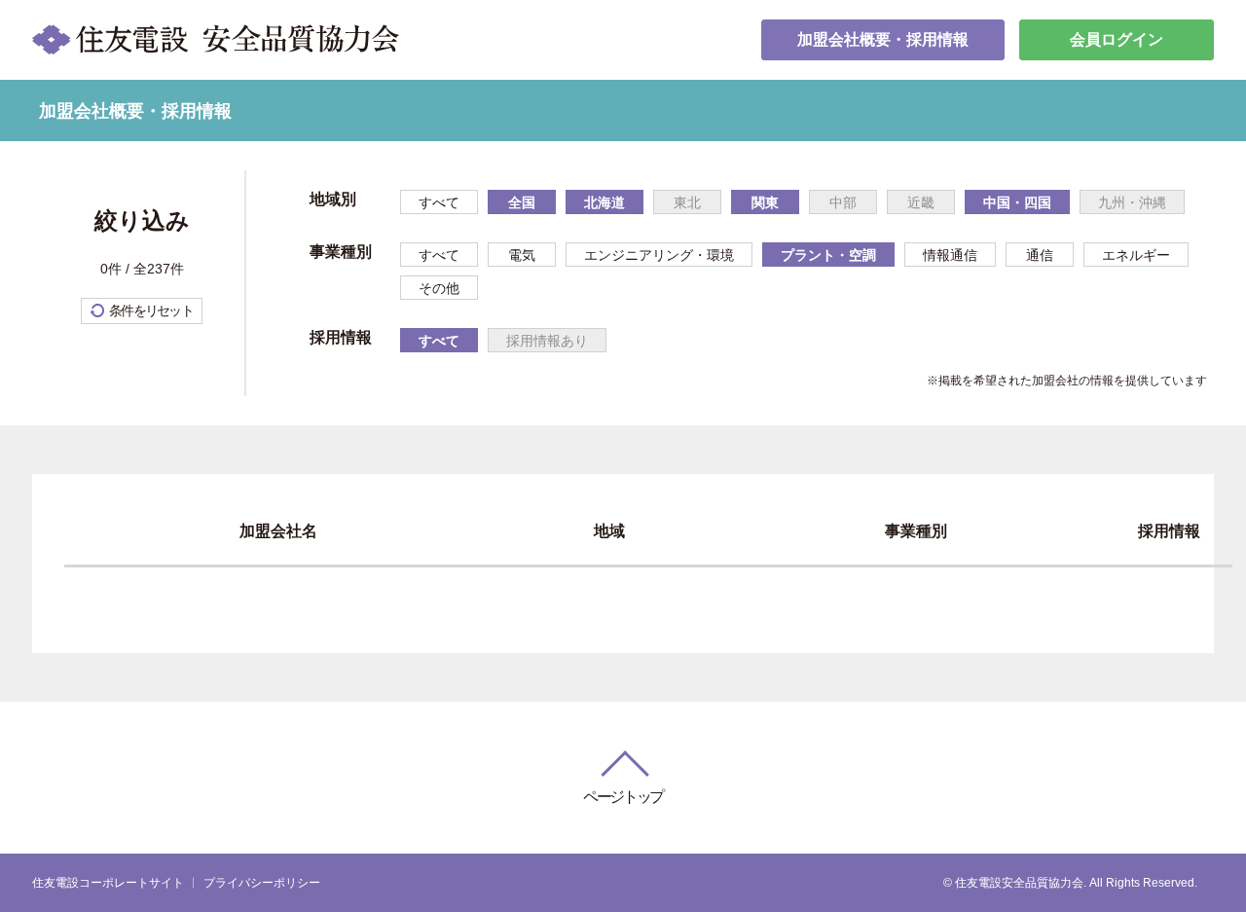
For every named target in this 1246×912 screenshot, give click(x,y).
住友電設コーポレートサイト (108, 883)
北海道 (604, 202)
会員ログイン (1116, 39)
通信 (1039, 255)
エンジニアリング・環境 (659, 255)
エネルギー (1136, 255)
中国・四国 (1017, 202)
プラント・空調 (828, 255)
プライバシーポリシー (261, 883)
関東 (765, 202)
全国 (521, 202)
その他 (439, 288)
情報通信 (950, 255)
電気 (521, 255)
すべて (439, 202)
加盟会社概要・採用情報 (883, 39)
